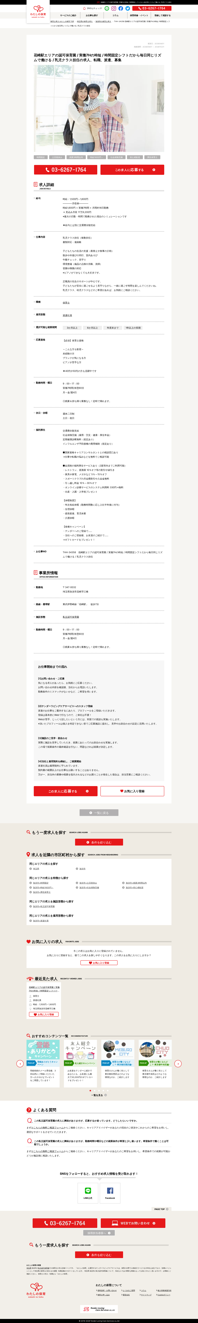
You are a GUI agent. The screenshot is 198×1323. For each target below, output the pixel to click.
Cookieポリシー (164, 1295)
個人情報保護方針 (164, 1290)
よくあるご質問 (129, 1290)
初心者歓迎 (135, 157)
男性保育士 (152, 157)
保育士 (66, 302)
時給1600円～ (96, 157)
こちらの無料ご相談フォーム (48, 1127)
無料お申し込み (104, 1295)
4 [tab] (103, 1090)
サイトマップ (146, 1295)
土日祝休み (57, 157)
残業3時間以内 (76, 157)
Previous (21, 1063)
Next (178, 1063)
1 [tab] (90, 1090)
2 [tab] (94, 1090)
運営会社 (126, 1295)
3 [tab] (99, 1090)
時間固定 (41, 157)
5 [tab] (107, 1090)
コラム (143, 1290)
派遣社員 (67, 315)
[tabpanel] (41, 1063)
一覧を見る (97, 1095)
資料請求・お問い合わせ (107, 1290)
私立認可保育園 (71, 616)
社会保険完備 (116, 157)
